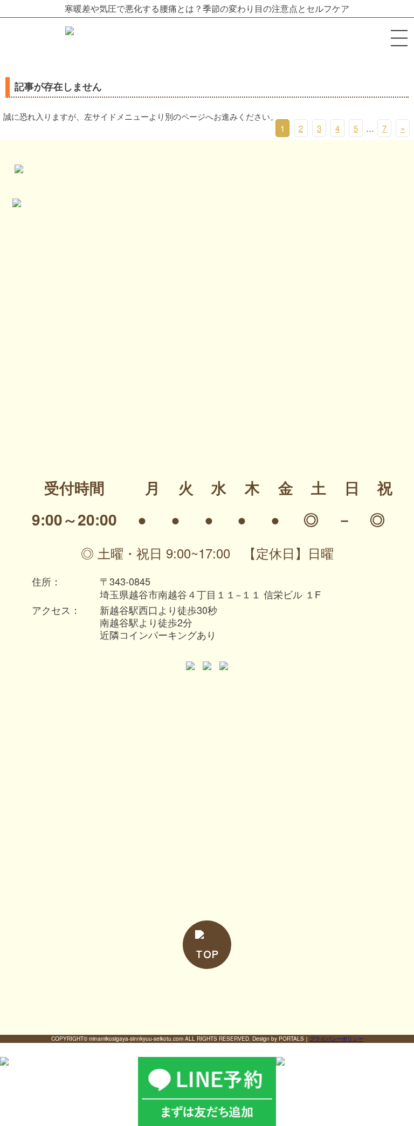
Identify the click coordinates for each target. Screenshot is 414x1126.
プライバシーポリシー (336, 1038)
